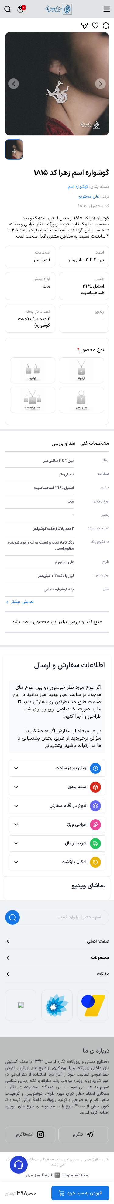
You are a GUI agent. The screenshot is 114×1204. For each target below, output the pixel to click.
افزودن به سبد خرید (84, 1193)
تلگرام (78, 1134)
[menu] (106, 9)
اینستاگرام (24, 1134)
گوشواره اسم (78, 187)
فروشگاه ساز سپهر (39, 1175)
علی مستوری (88, 196)
